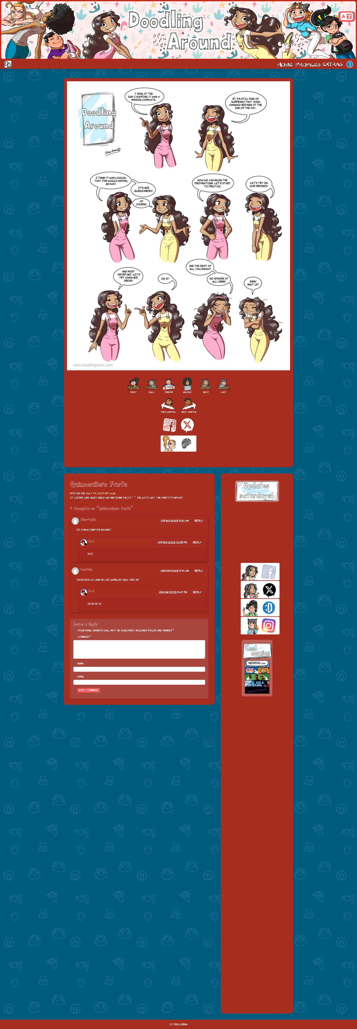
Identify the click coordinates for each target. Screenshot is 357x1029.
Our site (350, 64)
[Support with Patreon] (178, 443)
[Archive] (187, 385)
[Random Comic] (169, 385)
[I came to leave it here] (224, 385)
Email (80, 676)
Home (285, 64)
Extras (333, 64)
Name (80, 663)
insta (253, 626)
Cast (307, 64)
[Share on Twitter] (187, 425)
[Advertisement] (257, 532)
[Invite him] (151, 385)
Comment (83, 637)
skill (253, 608)
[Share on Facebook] (169, 425)
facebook (253, 572)
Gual (112, 493)
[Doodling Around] (133, 385)
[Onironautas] (206, 385)
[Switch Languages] (346, 16)
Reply (199, 521)
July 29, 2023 (95, 493)
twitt (253, 590)
